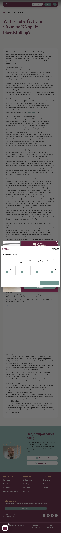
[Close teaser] (9, 524)
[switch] (23, 272)
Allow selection (30, 283)
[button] (5, 528)
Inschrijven (40, 287)
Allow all (49, 283)
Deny (11, 283)
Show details (52, 278)
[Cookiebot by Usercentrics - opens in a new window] (52, 249)
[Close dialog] (56, 243)
